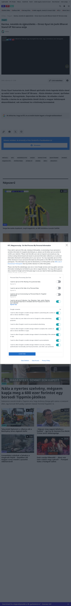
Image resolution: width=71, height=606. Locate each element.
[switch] (58, 281)
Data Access (35, 360)
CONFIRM (22, 354)
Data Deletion (25, 360)
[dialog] (35, 303)
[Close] (67, 245)
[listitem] (35, 278)
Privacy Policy (46, 360)
